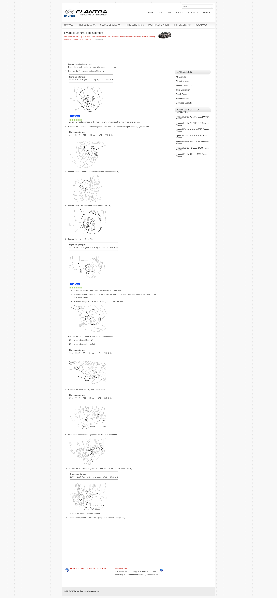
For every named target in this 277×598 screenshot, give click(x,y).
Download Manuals (184, 103)
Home (150, 13)
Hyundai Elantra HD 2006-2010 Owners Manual (192, 143)
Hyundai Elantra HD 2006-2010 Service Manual (192, 149)
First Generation (87, 25)
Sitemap (179, 13)
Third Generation (134, 25)
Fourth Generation (158, 25)
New (160, 13)
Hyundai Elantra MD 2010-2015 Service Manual (192, 136)
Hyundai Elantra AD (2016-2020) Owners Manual (193, 118)
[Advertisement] (118, 50)
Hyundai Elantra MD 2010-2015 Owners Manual (192, 130)
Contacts (193, 13)
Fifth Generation (182, 25)
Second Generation (110, 25)
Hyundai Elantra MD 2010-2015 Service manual (108, 37)
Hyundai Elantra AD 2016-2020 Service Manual (192, 124)
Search (206, 13)
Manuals (68, 25)
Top (169, 13)
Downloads (201, 25)
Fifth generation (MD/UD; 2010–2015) (77, 37)
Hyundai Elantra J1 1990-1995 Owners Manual (192, 155)
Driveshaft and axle (133, 37)
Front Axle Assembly (148, 37)
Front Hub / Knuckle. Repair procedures (78, 39)
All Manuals (181, 77)
